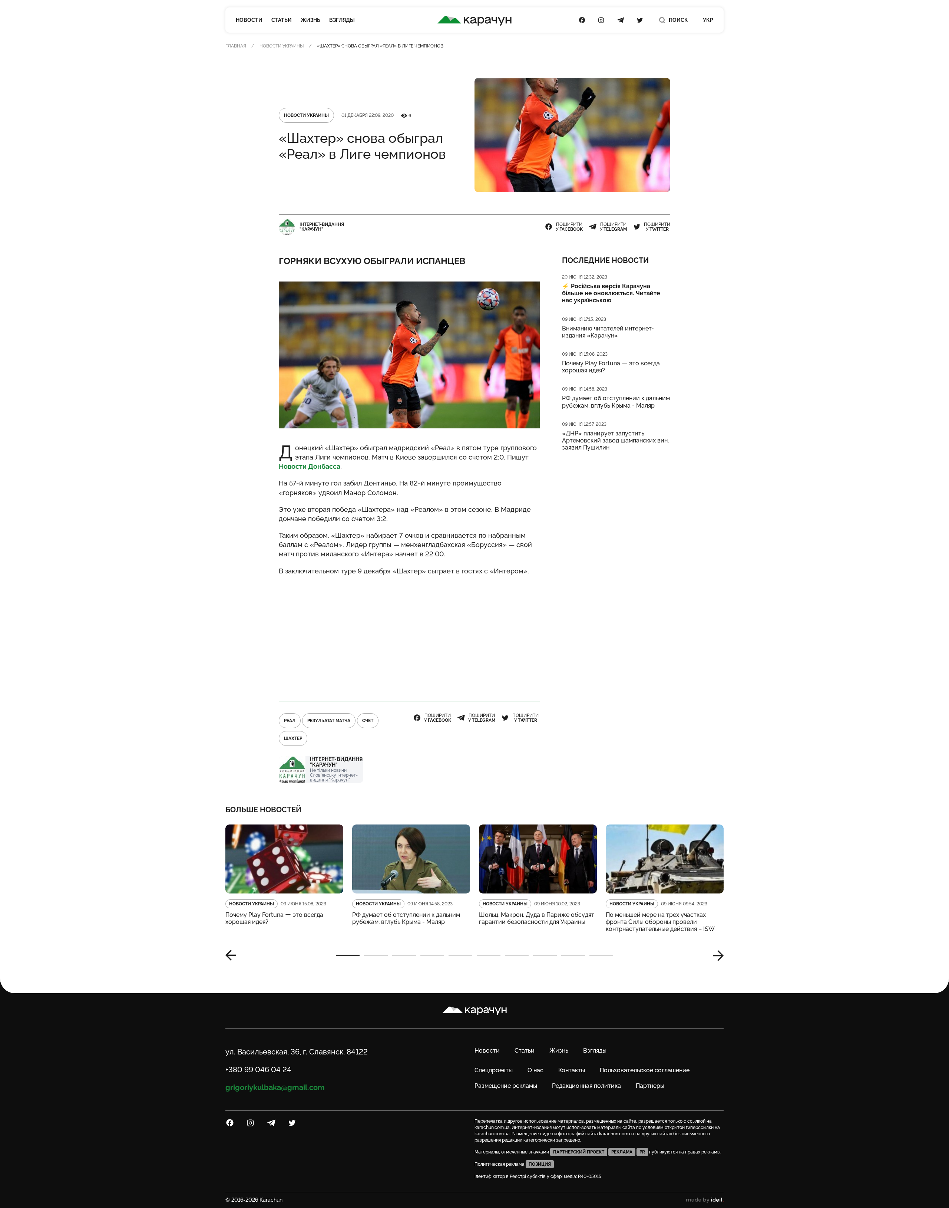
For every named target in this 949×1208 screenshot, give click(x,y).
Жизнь (310, 20)
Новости (249, 20)
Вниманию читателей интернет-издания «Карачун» (608, 332)
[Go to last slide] (233, 955)
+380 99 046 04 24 (258, 1069)
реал (289, 720)
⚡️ (611, 293)
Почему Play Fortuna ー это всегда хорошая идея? (611, 367)
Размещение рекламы (505, 1085)
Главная (235, 46)
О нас (535, 1070)
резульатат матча (328, 720)
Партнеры (650, 1085)
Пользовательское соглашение (645, 1070)
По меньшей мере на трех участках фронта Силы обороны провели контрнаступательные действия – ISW (660, 921)
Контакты (571, 1070)
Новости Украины (281, 46)
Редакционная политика (586, 1085)
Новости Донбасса (309, 466)
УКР (708, 20)
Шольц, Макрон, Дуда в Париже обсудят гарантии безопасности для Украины (536, 918)
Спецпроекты (493, 1070)
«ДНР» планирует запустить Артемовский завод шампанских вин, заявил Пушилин (615, 440)
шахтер (293, 738)
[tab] (348, 955)
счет (367, 720)
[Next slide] (715, 955)
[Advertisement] (409, 635)
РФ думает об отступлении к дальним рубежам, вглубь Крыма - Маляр (616, 402)
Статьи (281, 20)
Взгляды (342, 20)
